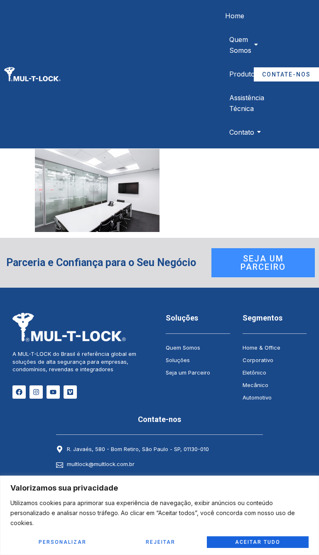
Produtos (243, 74)
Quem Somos (240, 44)
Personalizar (62, 542)
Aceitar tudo (257, 542)
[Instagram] (36, 392)
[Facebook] (19, 392)
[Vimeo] (70, 392)
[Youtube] (53, 392)
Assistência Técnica (246, 103)
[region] (159, 515)
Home (234, 16)
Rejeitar (160, 542)
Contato (241, 132)
